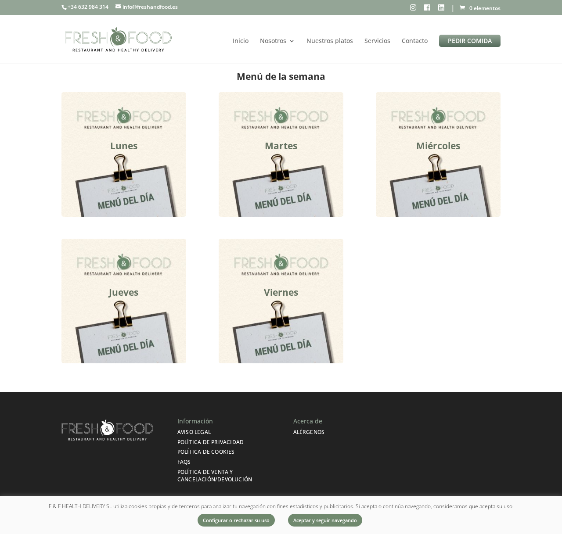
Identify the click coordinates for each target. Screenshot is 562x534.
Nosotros (273, 41)
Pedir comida (470, 40)
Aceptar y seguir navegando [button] (325, 520)
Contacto (415, 41)
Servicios (377, 41)
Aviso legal (194, 432)
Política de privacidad (210, 442)
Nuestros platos (329, 41)
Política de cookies (206, 451)
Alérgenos (309, 432)
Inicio (241, 41)
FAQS (184, 462)
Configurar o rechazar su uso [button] (236, 520)
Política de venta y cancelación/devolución (214, 475)
